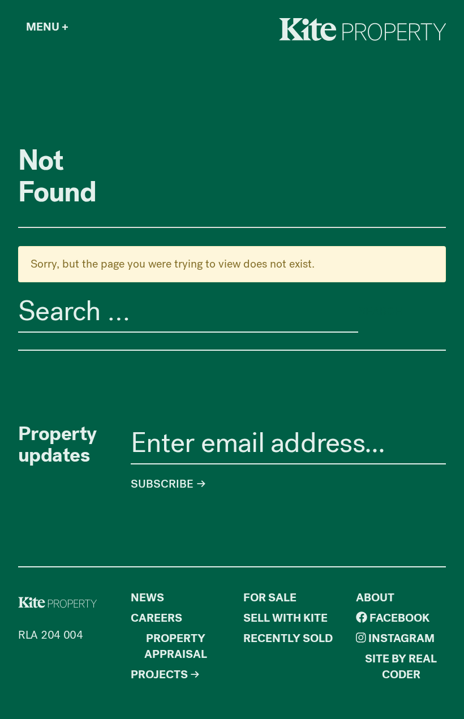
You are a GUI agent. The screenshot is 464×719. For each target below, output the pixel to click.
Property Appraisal (175, 646)
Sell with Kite (285, 618)
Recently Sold (288, 638)
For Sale (270, 597)
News (147, 597)
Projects (159, 674)
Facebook (398, 618)
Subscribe (163, 484)
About (375, 597)
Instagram (400, 638)
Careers (156, 618)
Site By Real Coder (401, 666)
